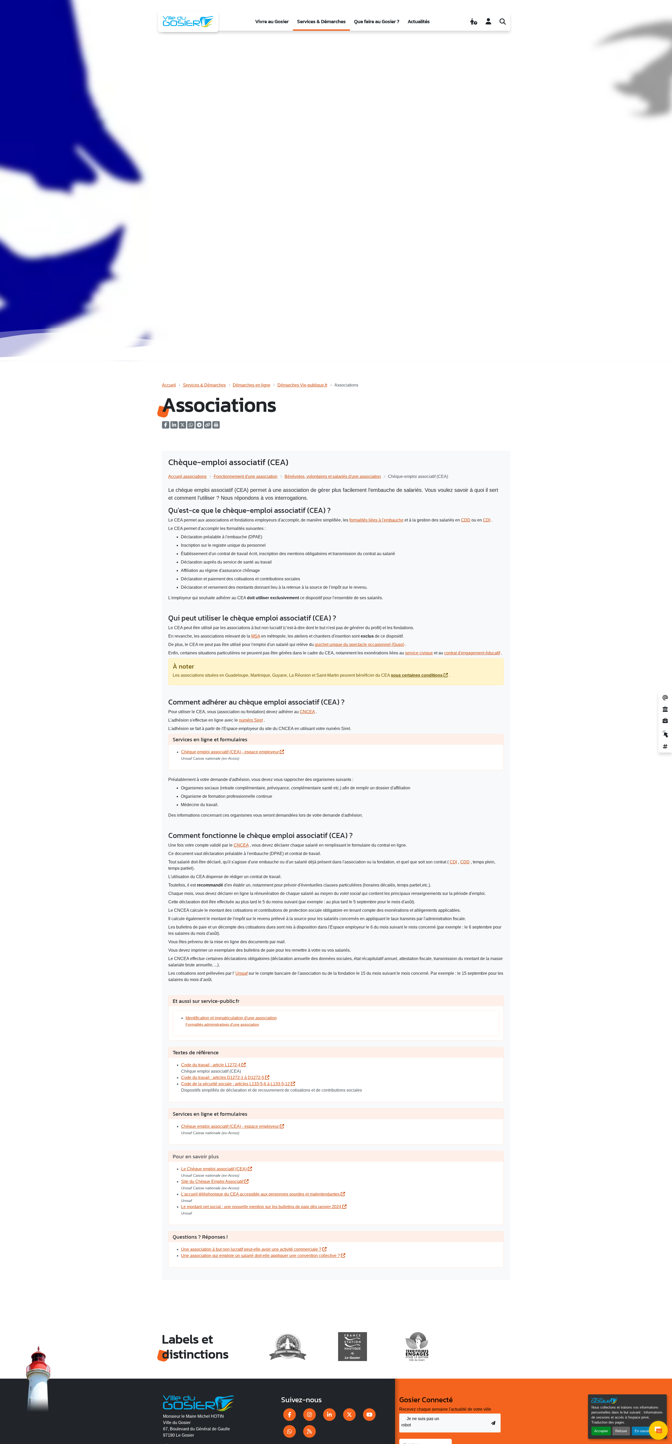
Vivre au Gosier (272, 21)
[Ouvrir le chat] (658, 1430)
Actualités (419, 21)
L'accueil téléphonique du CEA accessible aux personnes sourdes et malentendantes (261, 1194)
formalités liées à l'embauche (376, 520)
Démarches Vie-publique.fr (302, 385)
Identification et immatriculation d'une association (231, 1018)
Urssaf (241, 973)
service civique (419, 653)
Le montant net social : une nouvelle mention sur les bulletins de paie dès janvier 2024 (261, 1207)
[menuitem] (272, 22)
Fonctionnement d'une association (245, 476)
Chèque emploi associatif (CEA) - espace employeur (230, 752)
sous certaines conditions (417, 675)
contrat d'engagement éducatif (472, 653)
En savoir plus (646, 1431)
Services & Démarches (321, 21)
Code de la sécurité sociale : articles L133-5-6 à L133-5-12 (236, 1084)
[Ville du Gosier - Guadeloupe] (198, 1402)
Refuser (621, 1431)
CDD (465, 520)
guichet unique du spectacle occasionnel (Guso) (359, 644)
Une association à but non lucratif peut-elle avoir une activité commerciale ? (251, 1249)
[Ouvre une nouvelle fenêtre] (289, 1414)
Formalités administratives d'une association (222, 1024)
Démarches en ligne (251, 385)
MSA (255, 636)
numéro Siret (251, 720)
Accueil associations (187, 476)
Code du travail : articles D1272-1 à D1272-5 (223, 1077)
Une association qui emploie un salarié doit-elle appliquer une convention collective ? (260, 1255)
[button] (216, 426)
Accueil (169, 385)
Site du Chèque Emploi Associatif (212, 1181)
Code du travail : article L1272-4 (211, 1065)
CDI (486, 520)
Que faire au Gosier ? (376, 21)
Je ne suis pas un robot (420, 1421)
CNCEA (307, 712)
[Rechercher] (502, 21)
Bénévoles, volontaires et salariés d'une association (333, 476)
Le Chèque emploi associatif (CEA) (214, 1169)
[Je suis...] (473, 21)
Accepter (601, 1431)
